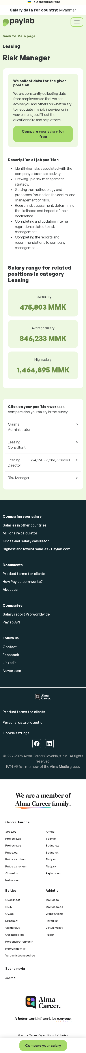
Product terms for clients (24, 573)
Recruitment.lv (15, 948)
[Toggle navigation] (77, 22)
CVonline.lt (12, 900)
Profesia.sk (13, 838)
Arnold (50, 831)
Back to (19, 36)
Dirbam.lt (11, 921)
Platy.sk (51, 866)
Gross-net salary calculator (26, 541)
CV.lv (8, 907)
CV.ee (9, 913)
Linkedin (10, 662)
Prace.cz (11, 852)
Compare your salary (43, 1045)
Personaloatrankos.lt (19, 941)
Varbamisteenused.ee (20, 955)
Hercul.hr (52, 921)
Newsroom (12, 670)
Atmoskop (12, 873)
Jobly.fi (10, 978)
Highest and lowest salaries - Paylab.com (36, 549)
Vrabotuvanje (55, 913)
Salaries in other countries (25, 525)
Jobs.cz (11, 831)
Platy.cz (51, 859)
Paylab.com (53, 873)
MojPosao (52, 900)
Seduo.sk (52, 852)
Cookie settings (16, 733)
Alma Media (59, 766)
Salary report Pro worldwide (26, 614)
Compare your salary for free (43, 134)
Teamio (51, 838)
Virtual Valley (54, 927)
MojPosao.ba (54, 907)
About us (10, 589)
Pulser (50, 934)
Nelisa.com (12, 880)
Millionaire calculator (20, 533)
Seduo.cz (52, 845)
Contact (10, 647)
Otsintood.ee (14, 934)
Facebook (11, 655)
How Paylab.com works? (23, 581)
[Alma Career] (43, 1002)
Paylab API (11, 622)
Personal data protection (24, 722)
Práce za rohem (15, 866)
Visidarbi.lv (12, 927)
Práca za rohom (15, 859)
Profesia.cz (13, 845)
